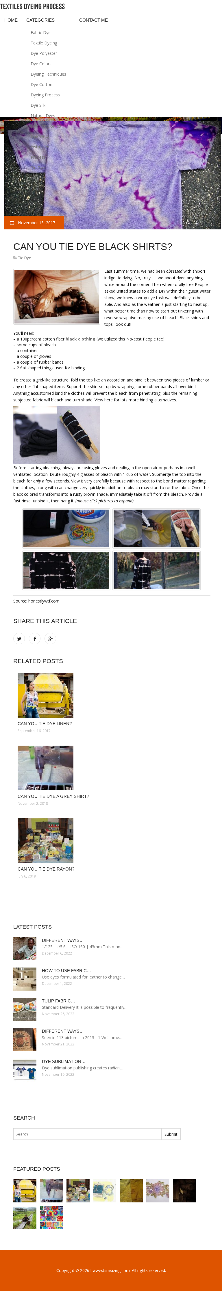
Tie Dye (38, 167)
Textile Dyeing (44, 43)
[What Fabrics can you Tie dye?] (104, 1190)
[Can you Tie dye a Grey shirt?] (112, 768)
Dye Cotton (41, 84)
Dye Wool (40, 136)
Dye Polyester (44, 53)
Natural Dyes (43, 115)
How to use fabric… (66, 970)
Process (38, 157)
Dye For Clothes (46, 126)
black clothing (80, 339)
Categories (40, 20)
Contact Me (93, 20)
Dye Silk (38, 105)
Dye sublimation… (64, 1061)
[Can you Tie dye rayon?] (112, 840)
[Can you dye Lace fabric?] (157, 1190)
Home (11, 20)
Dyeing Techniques (48, 74)
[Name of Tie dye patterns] (51, 1217)
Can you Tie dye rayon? (46, 869)
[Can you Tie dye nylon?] (131, 1190)
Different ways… (63, 940)
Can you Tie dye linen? (45, 723)
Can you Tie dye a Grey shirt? (53, 796)
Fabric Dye (41, 32)
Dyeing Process (45, 95)
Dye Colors (41, 63)
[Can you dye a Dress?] (184, 1190)
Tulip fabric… (58, 1000)
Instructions (42, 146)
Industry (38, 178)
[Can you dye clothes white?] (24, 1217)
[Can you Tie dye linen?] (112, 695)
